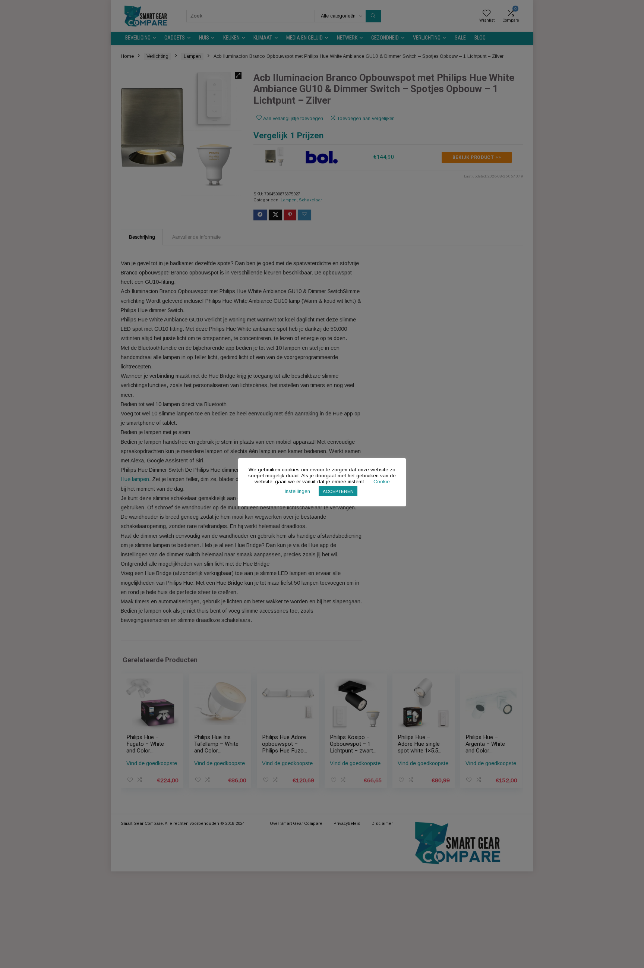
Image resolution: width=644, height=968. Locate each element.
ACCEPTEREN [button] (338, 491)
